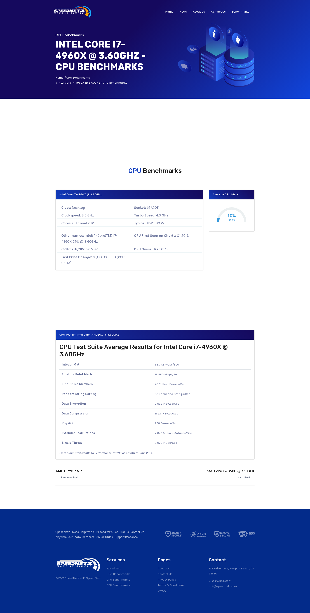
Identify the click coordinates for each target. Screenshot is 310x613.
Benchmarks (240, 11)
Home (169, 11)
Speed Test (114, 568)
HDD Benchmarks (118, 574)
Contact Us (218, 11)
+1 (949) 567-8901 (220, 581)
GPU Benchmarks (118, 585)
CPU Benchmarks (78, 77)
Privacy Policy (167, 579)
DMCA (162, 590)
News (183, 11)
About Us (199, 11)
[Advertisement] (155, 124)
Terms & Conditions (171, 585)
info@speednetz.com (223, 586)
